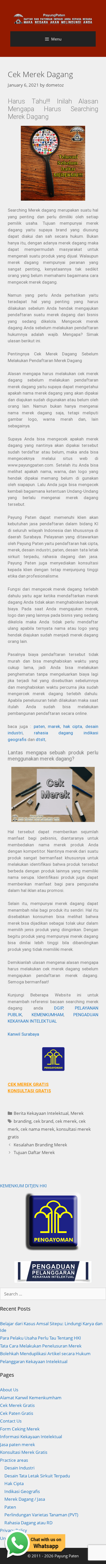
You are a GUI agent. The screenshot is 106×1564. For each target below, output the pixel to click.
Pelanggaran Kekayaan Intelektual (33, 1361)
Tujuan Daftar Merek (34, 1152)
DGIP (58, 1008)
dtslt (40, 739)
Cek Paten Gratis (16, 1413)
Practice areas (14, 1460)
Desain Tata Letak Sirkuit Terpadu (37, 1476)
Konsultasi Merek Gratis (23, 1452)
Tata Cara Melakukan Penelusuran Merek (41, 1346)
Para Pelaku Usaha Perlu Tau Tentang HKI (40, 1338)
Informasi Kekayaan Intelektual (31, 1436)
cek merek (66, 1121)
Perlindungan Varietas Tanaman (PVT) (41, 1515)
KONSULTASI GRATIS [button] (29, 1090)
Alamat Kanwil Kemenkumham (30, 1398)
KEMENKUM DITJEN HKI (23, 1186)
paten (39, 726)
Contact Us (11, 1421)
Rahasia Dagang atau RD (28, 1523)
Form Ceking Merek (20, 1429)
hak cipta (72, 726)
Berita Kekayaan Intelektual (41, 1113)
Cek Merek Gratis (17, 1405)
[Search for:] (53, 1294)
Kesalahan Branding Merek (40, 1145)
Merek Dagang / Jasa (24, 1499)
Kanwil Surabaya (23, 1034)
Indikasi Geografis (22, 1491)
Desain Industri (19, 1468)
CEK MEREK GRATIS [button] (28, 1084)
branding (22, 1121)
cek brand (43, 1121)
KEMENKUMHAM (48, 1014)
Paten (10, 1507)
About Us (9, 1390)
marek (54, 726)
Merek (77, 1113)
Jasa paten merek (17, 1444)
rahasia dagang (53, 732)
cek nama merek (37, 1129)
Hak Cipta (14, 1483)
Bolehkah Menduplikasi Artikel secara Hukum (45, 1353)
